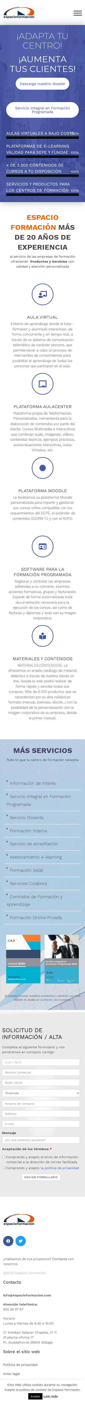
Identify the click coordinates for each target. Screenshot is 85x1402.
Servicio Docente (27, 817)
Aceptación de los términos (27, 1149)
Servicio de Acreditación (34, 843)
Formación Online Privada (36, 917)
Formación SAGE (27, 870)
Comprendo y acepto (42, 1168)
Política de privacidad (20, 1365)
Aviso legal (11, 1374)
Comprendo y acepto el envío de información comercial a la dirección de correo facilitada (41, 1159)
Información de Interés (33, 783)
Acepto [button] (35, 1396)
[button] (42, 783)
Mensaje (9, 1133)
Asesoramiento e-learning (36, 857)
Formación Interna (28, 830)
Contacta (59, 1259)
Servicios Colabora (28, 883)
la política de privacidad (60, 1168)
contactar (46, 999)
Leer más (51, 1396)
